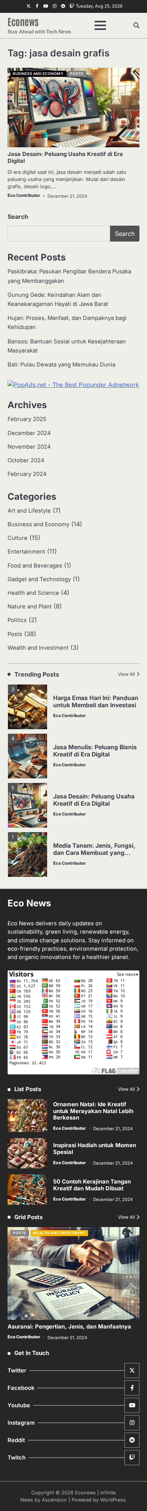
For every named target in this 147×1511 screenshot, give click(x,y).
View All (126, 674)
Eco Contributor (24, 195)
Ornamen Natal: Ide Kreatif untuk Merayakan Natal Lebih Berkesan (93, 1111)
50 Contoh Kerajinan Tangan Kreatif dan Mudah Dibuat (92, 1185)
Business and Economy (38, 74)
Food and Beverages (35, 565)
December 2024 (29, 433)
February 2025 (27, 419)
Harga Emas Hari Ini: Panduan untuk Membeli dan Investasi (95, 701)
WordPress (113, 1500)
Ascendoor (54, 1500)
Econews (23, 21)
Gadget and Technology (39, 579)
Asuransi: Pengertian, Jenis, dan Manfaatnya (69, 1326)
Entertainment (26, 551)
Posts (76, 74)
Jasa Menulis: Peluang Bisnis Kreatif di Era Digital (95, 751)
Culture (18, 538)
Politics (17, 620)
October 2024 (26, 460)
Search (18, 216)
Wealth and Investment (38, 647)
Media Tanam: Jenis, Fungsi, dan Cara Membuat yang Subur (94, 853)
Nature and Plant (30, 606)
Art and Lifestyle (29, 510)
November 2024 (29, 446)
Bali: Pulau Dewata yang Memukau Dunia (61, 364)
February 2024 (27, 474)
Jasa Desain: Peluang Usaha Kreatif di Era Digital (65, 157)
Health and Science (33, 592)
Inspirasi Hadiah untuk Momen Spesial (94, 1148)
